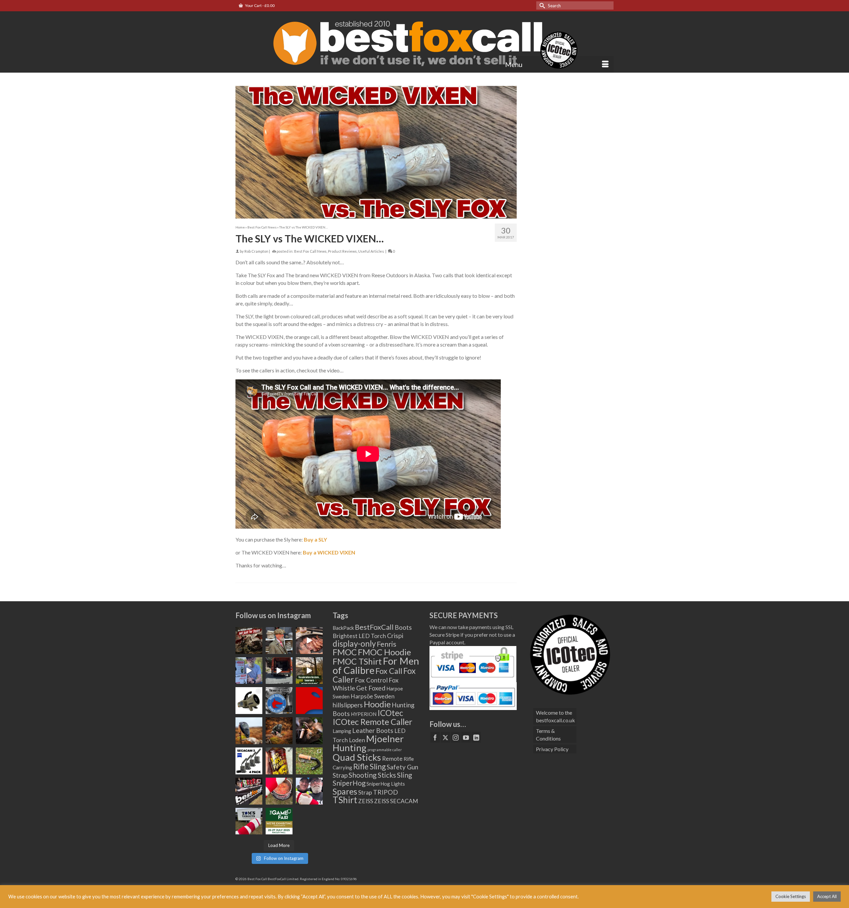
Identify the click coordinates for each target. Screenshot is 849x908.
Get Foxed (370, 688)
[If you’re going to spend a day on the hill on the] (248, 730)
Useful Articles (371, 251)
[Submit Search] (541, 5)
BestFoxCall (374, 626)
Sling (404, 775)
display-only (354, 643)
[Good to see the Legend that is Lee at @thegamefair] (309, 791)
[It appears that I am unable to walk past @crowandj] (279, 640)
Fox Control (371, 680)
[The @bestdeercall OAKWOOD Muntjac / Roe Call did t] (309, 730)
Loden (357, 740)
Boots (403, 627)
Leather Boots (372, 730)
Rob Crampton (256, 251)
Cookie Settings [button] (790, 896)
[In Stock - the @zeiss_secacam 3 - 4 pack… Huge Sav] (248, 760)
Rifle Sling (369, 766)
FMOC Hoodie (384, 652)
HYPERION (363, 714)
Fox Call (388, 671)
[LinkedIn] (476, 737)
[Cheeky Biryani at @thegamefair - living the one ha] (279, 791)
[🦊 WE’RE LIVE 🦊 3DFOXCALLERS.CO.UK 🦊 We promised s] (279, 700)
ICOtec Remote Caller (372, 722)
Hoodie (377, 704)
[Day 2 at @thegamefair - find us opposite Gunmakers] (248, 791)
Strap (365, 792)
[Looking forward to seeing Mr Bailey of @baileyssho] (279, 760)
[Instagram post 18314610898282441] (248, 670)
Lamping (342, 731)
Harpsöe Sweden (373, 696)
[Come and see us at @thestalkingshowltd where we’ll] (248, 700)
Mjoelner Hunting (368, 743)
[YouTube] (466, 737)
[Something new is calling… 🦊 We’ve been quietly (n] (309, 700)
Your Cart (259, 5)
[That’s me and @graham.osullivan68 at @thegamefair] (248, 821)
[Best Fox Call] (424, 42)
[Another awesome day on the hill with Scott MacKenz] (279, 730)
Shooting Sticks (372, 775)
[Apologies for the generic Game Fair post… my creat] (279, 821)
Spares (345, 791)
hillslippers (348, 705)
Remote (392, 758)
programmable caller (384, 749)
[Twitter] (445, 737)
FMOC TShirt (357, 661)
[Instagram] (455, 737)
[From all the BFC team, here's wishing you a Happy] (248, 640)
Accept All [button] (827, 896)
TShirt (345, 800)
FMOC (345, 652)
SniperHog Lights (385, 784)
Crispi (395, 635)
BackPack (343, 628)
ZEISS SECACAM (396, 801)
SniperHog (349, 783)
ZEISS (365, 801)
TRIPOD (385, 792)
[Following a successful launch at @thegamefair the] (309, 760)
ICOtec (390, 713)
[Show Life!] (309, 640)
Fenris (386, 643)
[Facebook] (435, 737)
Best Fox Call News (310, 251)
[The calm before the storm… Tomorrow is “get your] (309, 670)
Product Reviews (342, 251)
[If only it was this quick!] (279, 670)
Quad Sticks (357, 757)
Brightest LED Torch (359, 635)
